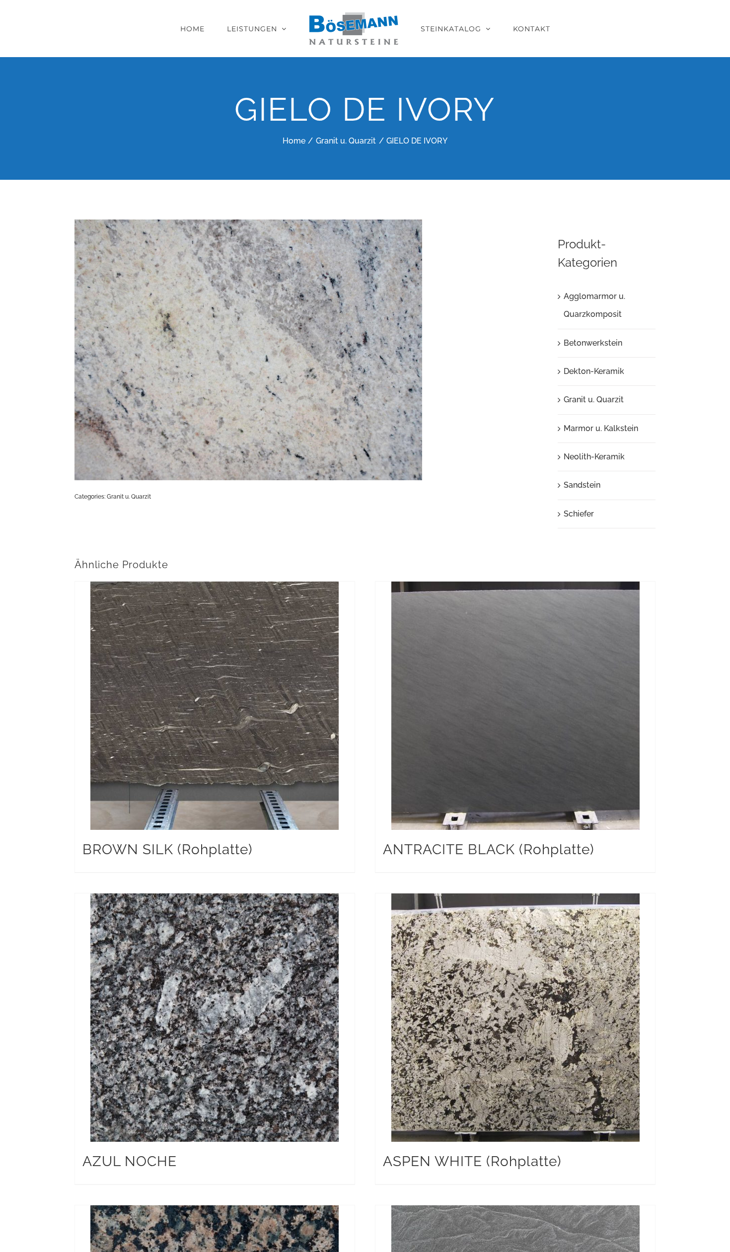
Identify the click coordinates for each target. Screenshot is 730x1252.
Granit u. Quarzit (129, 496)
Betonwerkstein (593, 343)
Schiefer (579, 513)
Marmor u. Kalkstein (601, 428)
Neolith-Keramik (594, 456)
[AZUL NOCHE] (215, 1017)
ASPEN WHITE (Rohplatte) (472, 1161)
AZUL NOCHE (129, 1161)
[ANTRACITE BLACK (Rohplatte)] (515, 706)
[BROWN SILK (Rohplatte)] (215, 706)
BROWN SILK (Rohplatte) (167, 849)
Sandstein (582, 485)
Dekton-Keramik (594, 371)
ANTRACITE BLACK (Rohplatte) (488, 849)
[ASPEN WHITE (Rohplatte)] (515, 1017)
